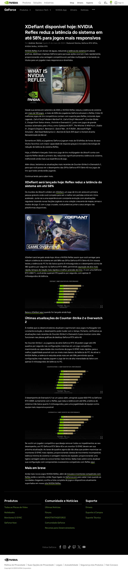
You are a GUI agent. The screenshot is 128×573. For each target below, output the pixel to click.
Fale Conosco (112, 565)
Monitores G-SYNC (13, 517)
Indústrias (49, 2)
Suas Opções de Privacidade (41, 565)
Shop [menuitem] (72, 3)
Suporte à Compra (94, 512)
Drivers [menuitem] (80, 3)
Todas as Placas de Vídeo (16, 507)
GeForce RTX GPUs (89, 43)
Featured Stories (73, 43)
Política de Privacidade (14, 565)
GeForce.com (71, 477)
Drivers (73, 10)
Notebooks (9, 512)
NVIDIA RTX (43, 46)
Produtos (26, 2)
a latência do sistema (76, 51)
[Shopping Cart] (111, 3)
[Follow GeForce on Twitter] (79, 546)
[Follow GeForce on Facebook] (60, 546)
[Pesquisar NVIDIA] (100, 2)
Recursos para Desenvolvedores (60, 528)
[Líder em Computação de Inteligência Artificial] (11, 3)
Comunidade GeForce (55, 522)
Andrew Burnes (35, 43)
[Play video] (57, 85)
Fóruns (48, 512)
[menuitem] (26, 2)
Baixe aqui (34, 312)
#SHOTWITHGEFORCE (55, 517)
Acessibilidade (71, 565)
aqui (93, 462)
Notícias (84, 10)
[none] (100, 2)
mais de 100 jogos (36, 113)
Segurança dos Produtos (91, 565)
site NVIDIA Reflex (53, 483)
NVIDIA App (61, 10)
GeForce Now (10, 522)
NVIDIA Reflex (31, 46)
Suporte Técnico (93, 517)
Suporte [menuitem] (89, 3)
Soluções (37, 2)
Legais (59, 565)
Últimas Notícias (52, 507)
